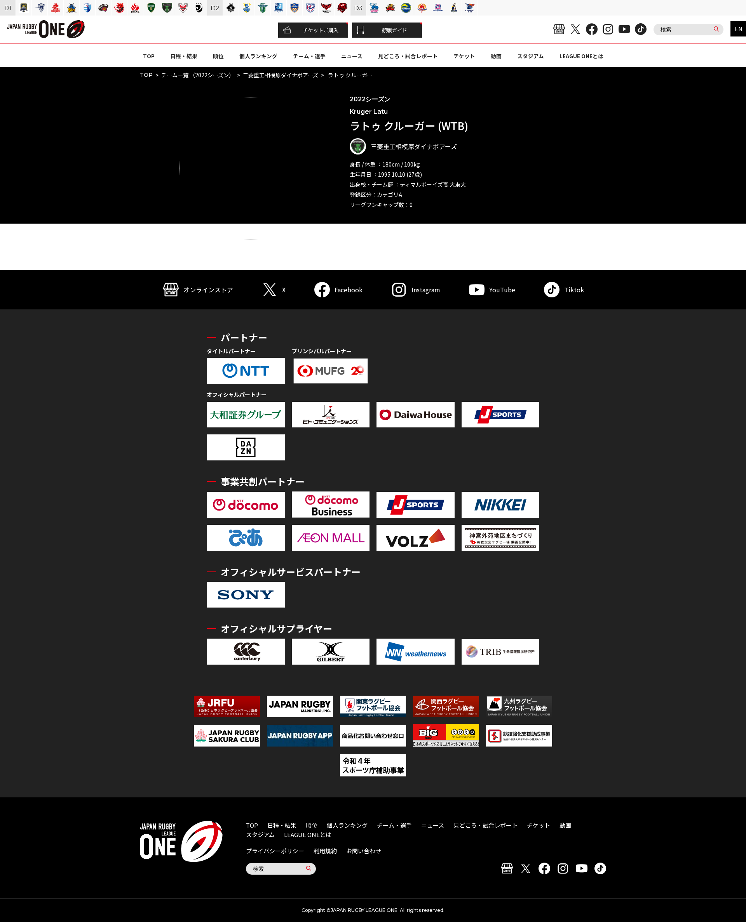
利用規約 (325, 851)
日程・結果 (183, 56)
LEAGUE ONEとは (581, 56)
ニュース (352, 56)
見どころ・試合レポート (408, 56)
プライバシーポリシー (275, 851)
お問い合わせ (363, 851)
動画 (496, 56)
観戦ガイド (394, 30)
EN (738, 29)
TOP (149, 56)
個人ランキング (258, 56)
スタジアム (530, 56)
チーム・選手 (309, 56)
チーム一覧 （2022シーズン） (197, 75)
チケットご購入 (320, 30)
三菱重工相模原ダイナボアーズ (280, 75)
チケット (464, 56)
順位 (218, 56)
